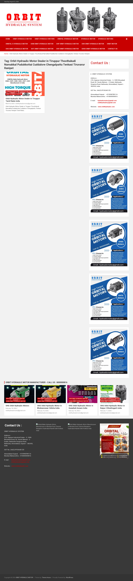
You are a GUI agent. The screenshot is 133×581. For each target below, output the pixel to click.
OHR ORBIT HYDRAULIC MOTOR (93, 44)
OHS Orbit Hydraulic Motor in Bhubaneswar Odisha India (49, 407)
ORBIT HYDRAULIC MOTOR (22, 39)
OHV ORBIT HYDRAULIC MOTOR (67, 49)
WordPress (69, 577)
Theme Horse (46, 577)
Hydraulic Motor (12, 91)
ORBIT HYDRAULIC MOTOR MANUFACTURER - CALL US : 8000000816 (36, 382)
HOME (8, 39)
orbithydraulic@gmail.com (107, 102)
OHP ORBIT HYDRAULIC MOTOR (67, 44)
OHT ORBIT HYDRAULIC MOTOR (42, 49)
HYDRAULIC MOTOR (88, 39)
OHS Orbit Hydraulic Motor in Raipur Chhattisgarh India (112, 407)
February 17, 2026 (105, 411)
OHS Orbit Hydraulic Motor (15, 398)
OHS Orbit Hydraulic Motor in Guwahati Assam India (81, 407)
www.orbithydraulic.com (106, 107)
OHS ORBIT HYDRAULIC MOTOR (17, 49)
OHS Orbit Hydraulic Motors (17, 406)
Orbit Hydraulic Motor (14, 94)
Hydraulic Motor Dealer (27, 91)
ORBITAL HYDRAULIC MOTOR (67, 39)
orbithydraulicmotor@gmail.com (25, 103)
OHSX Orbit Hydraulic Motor (15, 401)
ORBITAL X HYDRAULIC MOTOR (17, 44)
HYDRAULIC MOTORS (105, 39)
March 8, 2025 (10, 103)
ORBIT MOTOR (112, 44)
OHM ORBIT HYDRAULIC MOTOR (42, 44)
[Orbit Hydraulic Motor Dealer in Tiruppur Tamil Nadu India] (24, 84)
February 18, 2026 (11, 408)
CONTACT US (112, 49)
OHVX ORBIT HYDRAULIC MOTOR (93, 49)
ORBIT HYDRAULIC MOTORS (45, 39)
